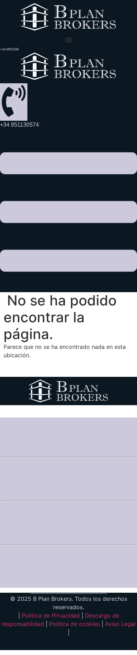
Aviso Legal (120, 623)
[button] (68, 39)
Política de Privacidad (51, 615)
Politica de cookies (74, 623)
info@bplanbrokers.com (68, 508)
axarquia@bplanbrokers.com (69, 552)
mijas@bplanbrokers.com (68, 464)
